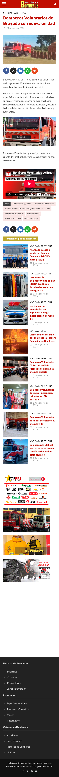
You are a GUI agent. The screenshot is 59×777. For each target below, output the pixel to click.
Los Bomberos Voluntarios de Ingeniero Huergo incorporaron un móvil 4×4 (42, 312)
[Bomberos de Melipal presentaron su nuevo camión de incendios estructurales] (15, 451)
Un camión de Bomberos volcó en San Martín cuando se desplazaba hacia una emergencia (42, 284)
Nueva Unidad (33, 213)
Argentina (20, 13)
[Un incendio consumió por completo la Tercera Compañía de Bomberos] (15, 341)
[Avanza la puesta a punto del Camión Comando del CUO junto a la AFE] (15, 256)
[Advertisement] (29, 614)
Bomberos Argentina (22, 204)
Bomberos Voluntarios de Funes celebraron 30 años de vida (42, 420)
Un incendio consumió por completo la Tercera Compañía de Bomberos (43, 337)
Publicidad (12, 671)
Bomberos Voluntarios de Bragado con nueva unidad (27, 208)
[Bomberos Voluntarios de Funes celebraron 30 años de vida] (15, 423)
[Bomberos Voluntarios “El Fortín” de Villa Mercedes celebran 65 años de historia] (15, 368)
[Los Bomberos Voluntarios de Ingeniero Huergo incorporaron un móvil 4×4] (15, 312)
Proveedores (14, 683)
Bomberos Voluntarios (44, 204)
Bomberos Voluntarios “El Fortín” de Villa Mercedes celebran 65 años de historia (42, 367)
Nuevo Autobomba (13, 218)
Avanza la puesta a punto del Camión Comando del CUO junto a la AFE (40, 255)
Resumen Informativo (18, 709)
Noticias (7, 13)
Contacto (12, 677)
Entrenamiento (14, 741)
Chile (43, 331)
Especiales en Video (17, 703)
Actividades (13, 735)
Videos (10, 715)
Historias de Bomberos (18, 746)
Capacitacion (13, 720)
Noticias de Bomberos (14, 213)
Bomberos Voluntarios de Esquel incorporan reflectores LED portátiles (42, 394)
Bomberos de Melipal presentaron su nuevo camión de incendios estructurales (42, 450)
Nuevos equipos (31, 218)
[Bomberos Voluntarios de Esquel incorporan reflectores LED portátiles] (15, 396)
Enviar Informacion (16, 688)
